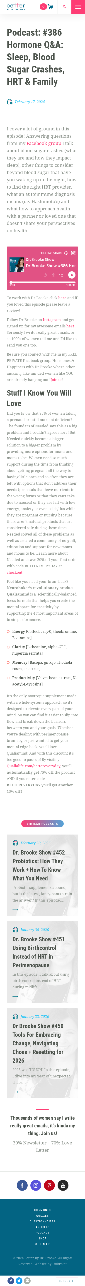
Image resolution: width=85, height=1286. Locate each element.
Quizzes (42, 1215)
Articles (43, 1227)
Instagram (52, 320)
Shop (43, 1238)
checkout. (15, 572)
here (62, 298)
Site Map (42, 1244)
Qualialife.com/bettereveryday (33, 766)
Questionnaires (43, 1221)
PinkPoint (59, 1264)
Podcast (43, 1232)
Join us (56, 380)
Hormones (42, 1210)
